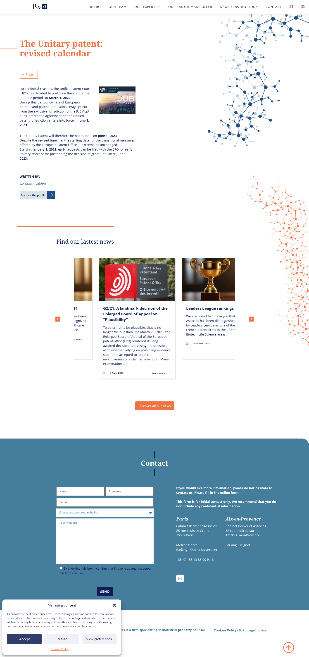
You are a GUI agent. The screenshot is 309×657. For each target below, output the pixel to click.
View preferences (99, 639)
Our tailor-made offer (190, 7)
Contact (274, 7)
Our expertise (147, 7)
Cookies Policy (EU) (229, 630)
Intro (95, 7)
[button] (114, 605)
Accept (24, 639)
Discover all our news (154, 406)
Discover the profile (33, 195)
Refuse (62, 639)
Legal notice (256, 630)
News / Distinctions (239, 7)
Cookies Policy (60, 649)
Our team (118, 7)
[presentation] (57, 320)
